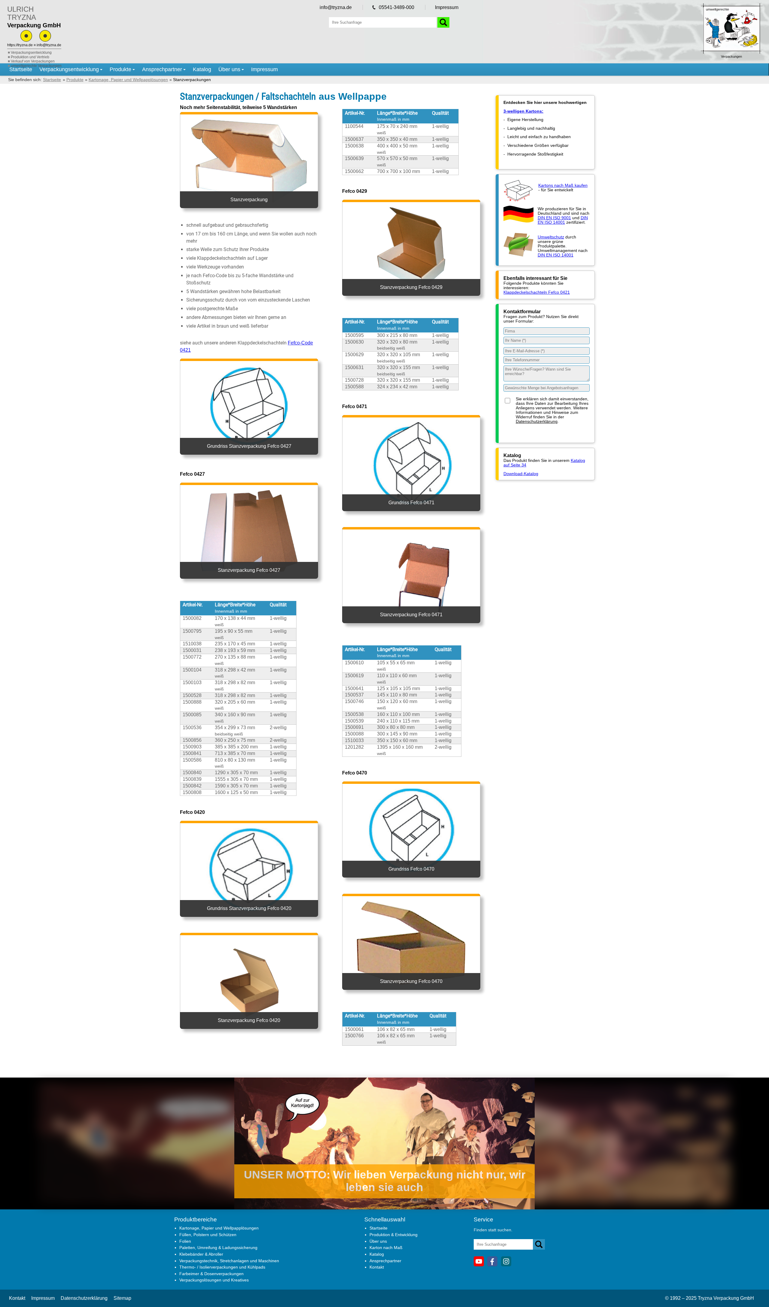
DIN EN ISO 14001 (563, 220)
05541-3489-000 (396, 7)
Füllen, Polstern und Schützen (207, 1234)
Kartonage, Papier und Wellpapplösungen (219, 1228)
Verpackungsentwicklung (31, 52)
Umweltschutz (551, 237)
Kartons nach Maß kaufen (563, 185)
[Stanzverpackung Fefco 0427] (249, 585)
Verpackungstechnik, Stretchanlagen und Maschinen (229, 1260)
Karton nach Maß (386, 1247)
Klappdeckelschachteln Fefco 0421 (536, 292)
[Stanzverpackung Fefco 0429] (411, 302)
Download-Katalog (520, 474)
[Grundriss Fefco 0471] (411, 517)
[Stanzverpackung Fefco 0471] (411, 629)
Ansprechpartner (162, 69)
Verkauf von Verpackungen (33, 61)
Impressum (446, 7)
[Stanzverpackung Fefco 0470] (411, 996)
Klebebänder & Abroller (201, 1254)
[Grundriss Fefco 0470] (411, 884)
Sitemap (122, 1298)
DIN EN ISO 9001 (554, 218)
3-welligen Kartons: (523, 111)
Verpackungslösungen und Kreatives (214, 1280)
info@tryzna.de (49, 45)
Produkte (120, 69)
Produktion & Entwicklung (393, 1234)
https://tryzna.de (20, 45)
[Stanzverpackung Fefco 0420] (249, 1035)
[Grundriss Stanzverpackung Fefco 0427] (249, 461)
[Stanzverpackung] (249, 214)
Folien (185, 1241)
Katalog (202, 69)
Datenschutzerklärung (537, 421)
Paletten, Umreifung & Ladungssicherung (218, 1247)
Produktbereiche (195, 1219)
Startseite (20, 69)
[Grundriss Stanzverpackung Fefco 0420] (249, 923)
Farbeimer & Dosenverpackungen (211, 1273)
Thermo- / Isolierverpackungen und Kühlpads (222, 1267)
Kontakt (376, 1267)
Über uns (229, 69)
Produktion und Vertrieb (30, 57)
